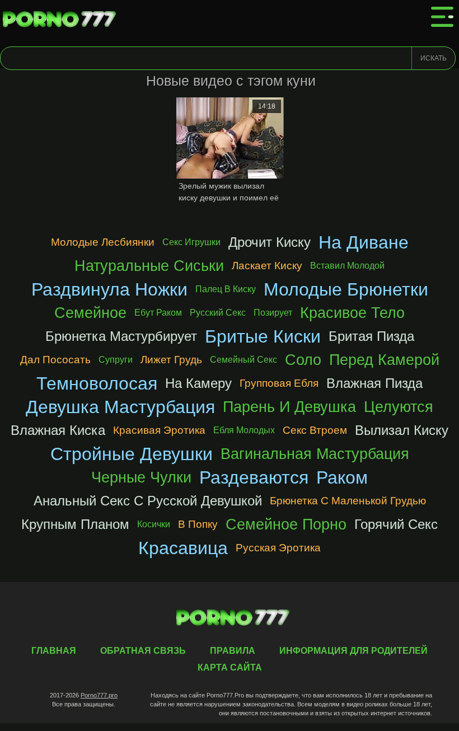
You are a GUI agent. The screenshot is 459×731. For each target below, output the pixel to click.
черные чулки (141, 477)
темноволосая (96, 383)
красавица (183, 548)
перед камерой (384, 359)
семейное (90, 312)
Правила (232, 650)
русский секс (218, 312)
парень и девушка (289, 406)
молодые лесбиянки (102, 242)
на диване (364, 242)
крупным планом (75, 524)
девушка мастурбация (120, 407)
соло (303, 359)
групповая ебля (279, 383)
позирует (273, 312)
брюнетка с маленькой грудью (348, 501)
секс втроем (315, 430)
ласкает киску (267, 265)
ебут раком (158, 312)
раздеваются (253, 477)
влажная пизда (374, 383)
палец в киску (225, 289)
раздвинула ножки (109, 289)
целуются (398, 406)
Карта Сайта (230, 667)
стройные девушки (131, 454)
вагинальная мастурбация (315, 453)
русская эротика (278, 548)
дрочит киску (269, 242)
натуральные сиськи (149, 265)
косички (153, 524)
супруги (116, 359)
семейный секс (243, 359)
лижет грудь (171, 360)
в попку (198, 524)
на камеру (198, 383)
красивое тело (352, 312)
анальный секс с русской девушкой (148, 500)
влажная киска (58, 430)
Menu (442, 17)
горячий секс (396, 524)
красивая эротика (159, 430)
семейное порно (286, 524)
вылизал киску (401, 430)
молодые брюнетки (346, 289)
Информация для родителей (353, 650)
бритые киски (263, 336)
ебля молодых (244, 430)
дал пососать (55, 360)
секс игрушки (191, 242)
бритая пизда (371, 336)
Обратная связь (143, 650)
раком (342, 477)
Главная (61, 19)
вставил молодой (347, 265)
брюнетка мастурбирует (121, 336)
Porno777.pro (99, 695)
